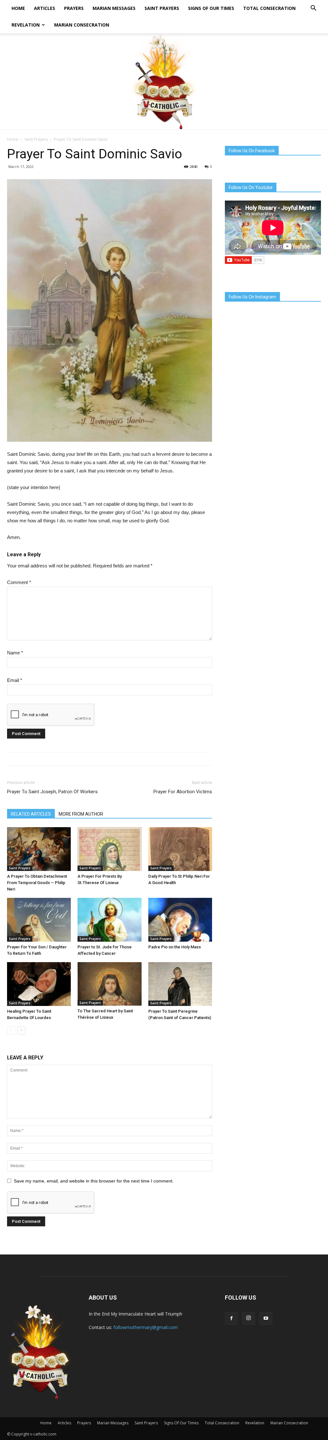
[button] (313, 9)
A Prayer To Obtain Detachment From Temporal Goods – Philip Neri (37, 882)
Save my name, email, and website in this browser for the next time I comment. (94, 1180)
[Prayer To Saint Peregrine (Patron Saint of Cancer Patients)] (180, 984)
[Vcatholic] (164, 81)
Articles (44, 8)
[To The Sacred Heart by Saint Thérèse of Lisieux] (109, 984)
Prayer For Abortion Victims (182, 792)
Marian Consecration (81, 25)
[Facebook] (231, 1318)
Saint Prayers (161, 8)
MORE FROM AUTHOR (81, 814)
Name (15, 652)
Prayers (74, 8)
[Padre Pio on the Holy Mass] (180, 920)
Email (14, 680)
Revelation (26, 25)
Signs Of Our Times (211, 8)
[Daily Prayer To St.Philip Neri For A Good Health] (180, 849)
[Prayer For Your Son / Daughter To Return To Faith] (39, 920)
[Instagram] (248, 1318)
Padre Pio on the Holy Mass (174, 947)
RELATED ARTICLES (31, 814)
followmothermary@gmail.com (145, 1327)
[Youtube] (265, 1318)
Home (18, 8)
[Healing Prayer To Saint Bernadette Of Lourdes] (39, 984)
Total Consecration (269, 8)
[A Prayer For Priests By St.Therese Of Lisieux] (109, 849)
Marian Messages (114, 8)
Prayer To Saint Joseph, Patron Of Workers (52, 792)
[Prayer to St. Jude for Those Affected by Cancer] (109, 920)
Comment (19, 582)
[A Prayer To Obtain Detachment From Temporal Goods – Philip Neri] (39, 849)
